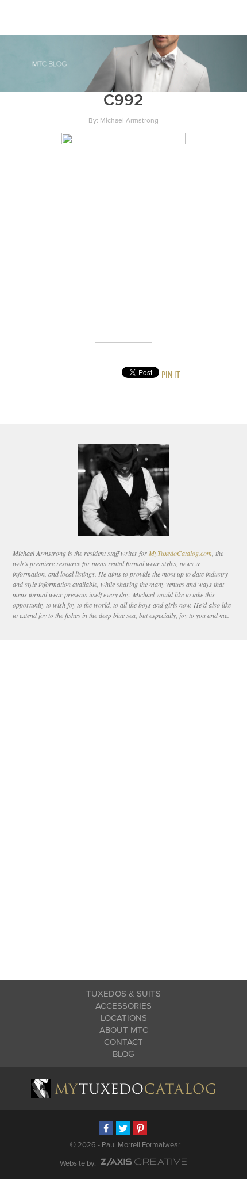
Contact (123, 1042)
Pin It (170, 374)
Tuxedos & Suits (123, 994)
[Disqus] (124, 803)
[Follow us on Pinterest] (140, 1128)
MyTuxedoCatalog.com (180, 553)
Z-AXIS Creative (144, 1162)
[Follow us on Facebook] (106, 1128)
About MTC (123, 1030)
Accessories (123, 1006)
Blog (123, 1054)
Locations (124, 1018)
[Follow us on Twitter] (123, 1128)
